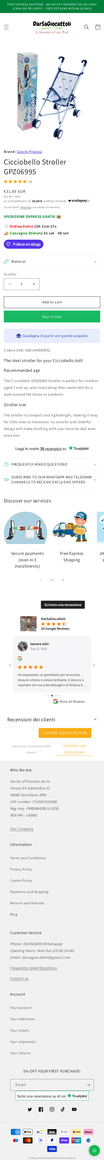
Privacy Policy (21, 869)
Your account (21, 1007)
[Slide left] (40, 579)
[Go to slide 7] (56, 695)
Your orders (19, 1030)
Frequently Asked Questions (33, 967)
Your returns (20, 1053)
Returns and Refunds (27, 903)
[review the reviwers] (20, 659)
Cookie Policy (21, 880)
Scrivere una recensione (62, 604)
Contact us (19, 978)
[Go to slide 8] (59, 695)
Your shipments (23, 1041)
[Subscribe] (88, 1085)
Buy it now (52, 316)
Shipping (25, 207)
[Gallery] (52, 96)
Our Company (22, 828)
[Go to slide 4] (44, 695)
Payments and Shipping (29, 891)
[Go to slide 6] (52, 695)
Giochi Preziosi (29, 151)
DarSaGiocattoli (45, 1157)
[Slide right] (63, 579)
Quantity (10, 274)
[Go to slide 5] (48, 695)
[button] (6, 27)
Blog (13, 914)
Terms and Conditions (28, 858)
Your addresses (22, 1019)
